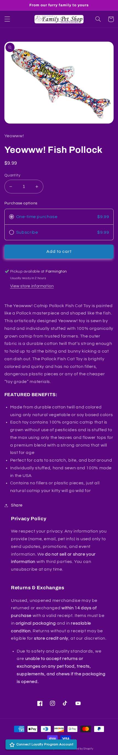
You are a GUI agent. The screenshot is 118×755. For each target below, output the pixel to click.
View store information (32, 286)
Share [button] (17, 505)
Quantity (12, 175)
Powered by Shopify (80, 749)
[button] (7, 19)
